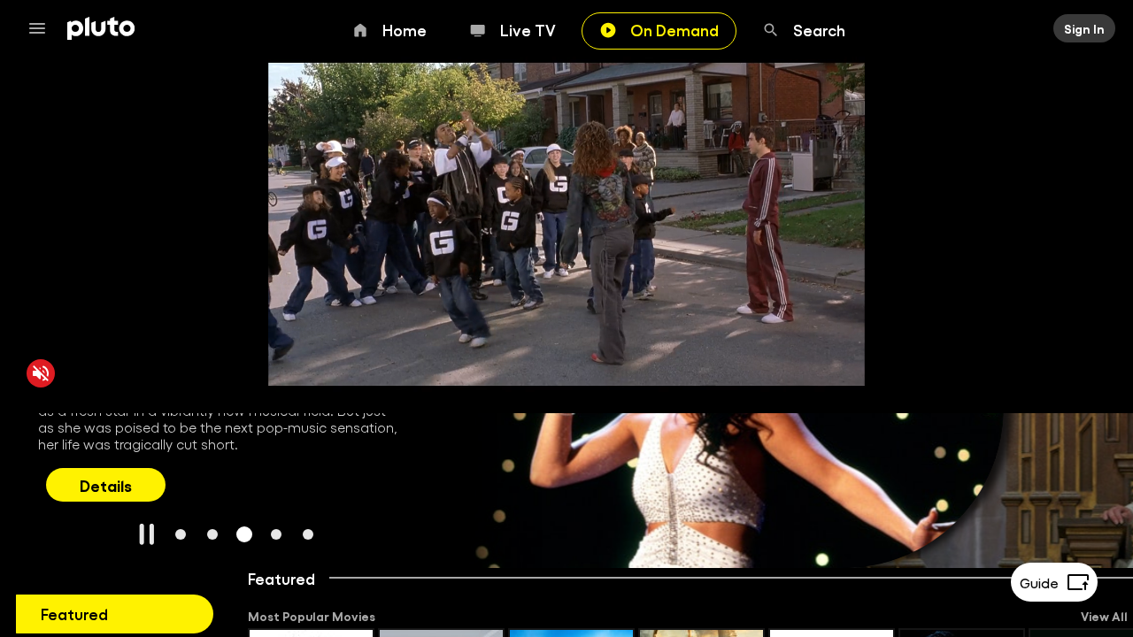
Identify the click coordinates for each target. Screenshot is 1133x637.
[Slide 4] (276, 534)
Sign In (1084, 28)
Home (404, 29)
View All (1104, 616)
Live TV (528, 29)
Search (819, 29)
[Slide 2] (212, 534)
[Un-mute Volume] (41, 373)
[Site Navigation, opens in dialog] (42, 28)
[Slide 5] (308, 534)
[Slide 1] (180, 534)
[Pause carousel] (147, 534)
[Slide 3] (244, 534)
